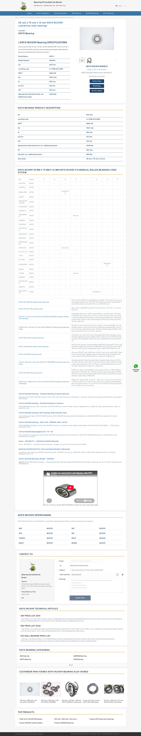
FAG (73, 533)
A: (19, 82)
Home (29, 13)
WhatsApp (97, 86)
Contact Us (26, 734)
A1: (19, 150)
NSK (20, 528)
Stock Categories (43, 13)
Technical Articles (60, 13)
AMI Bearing (76, 13)
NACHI (21, 543)
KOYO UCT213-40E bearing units (31, 309)
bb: (19, 77)
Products (22, 17)
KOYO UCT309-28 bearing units (30, 373)
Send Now (80, 598)
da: (19, 65)
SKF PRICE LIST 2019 (97, 76)
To (60, 565)
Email (61, 561)
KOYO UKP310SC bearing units (30, 354)
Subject (62, 570)
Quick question (65, 574)
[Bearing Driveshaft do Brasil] (24, 5)
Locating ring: (23, 69)
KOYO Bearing (108, 13)
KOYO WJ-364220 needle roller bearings (34, 302)
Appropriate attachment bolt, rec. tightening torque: (31, 95)
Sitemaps (40, 734)
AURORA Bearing (92, 13)
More (71, 665)
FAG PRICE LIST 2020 (31, 626)
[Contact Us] (136, 368)
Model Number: (24, 61)
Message (62, 579)
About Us (18, 734)
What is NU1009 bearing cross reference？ (96, 73)
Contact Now (97, 81)
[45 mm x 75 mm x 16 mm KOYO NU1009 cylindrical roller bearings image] (97, 39)
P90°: (20, 73)
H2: (19, 90)
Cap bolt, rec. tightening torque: (30, 154)
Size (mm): (22, 159)
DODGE (74, 543)
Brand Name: (23, 56)
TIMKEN (22, 538)
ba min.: (21, 86)
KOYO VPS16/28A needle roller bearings (34, 347)
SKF (73, 528)
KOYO (74, 538)
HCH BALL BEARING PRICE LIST (35, 636)
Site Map (33, 734)
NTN (20, 533)
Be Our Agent (97, 91)
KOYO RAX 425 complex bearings (31, 338)
